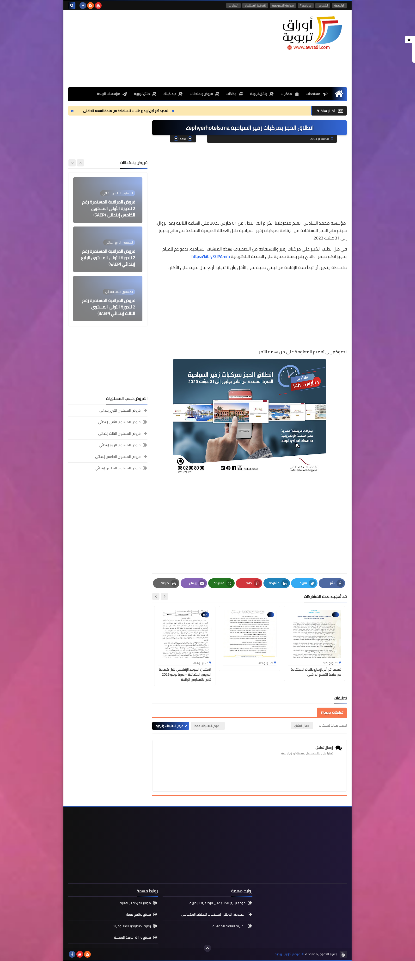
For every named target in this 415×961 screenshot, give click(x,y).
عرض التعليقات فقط (207, 725)
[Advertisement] (155, 48)
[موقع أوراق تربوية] (312, 32)
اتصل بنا (233, 5)
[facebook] (82, 5)
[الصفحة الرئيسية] (339, 93)
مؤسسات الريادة (108, 94)
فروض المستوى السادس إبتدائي (117, 468)
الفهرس (323, 5)
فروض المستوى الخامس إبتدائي (117, 456)
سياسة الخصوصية (283, 5)
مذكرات (287, 94)
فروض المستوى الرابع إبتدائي (119, 445)
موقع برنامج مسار (138, 914)
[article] (107, 200)
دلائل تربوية (142, 94)
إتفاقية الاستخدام (255, 5)
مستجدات (313, 94)
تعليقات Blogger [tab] (332, 712)
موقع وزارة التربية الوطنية (132, 937)
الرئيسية (339, 5)
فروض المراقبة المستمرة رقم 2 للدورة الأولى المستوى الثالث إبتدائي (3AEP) (108, 306)
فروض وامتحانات (201, 94)
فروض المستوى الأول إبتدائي (119, 411)
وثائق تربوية (258, 94)
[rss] (90, 5)
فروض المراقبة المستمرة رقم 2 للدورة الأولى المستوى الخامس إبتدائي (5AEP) (108, 208)
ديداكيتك (170, 94)
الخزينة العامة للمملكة (229, 926)
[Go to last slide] (164, 596)
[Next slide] (155, 596)
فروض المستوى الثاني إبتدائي (119, 422)
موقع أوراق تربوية (287, 954)
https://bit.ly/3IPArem (210, 256)
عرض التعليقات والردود (169, 725)
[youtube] (98, 5)
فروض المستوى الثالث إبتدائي (119, 433)
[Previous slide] (80, 162)
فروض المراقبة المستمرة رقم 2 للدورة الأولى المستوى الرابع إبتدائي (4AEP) (108, 257)
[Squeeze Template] (343, 954)
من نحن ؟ (305, 5)
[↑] (207, 948)
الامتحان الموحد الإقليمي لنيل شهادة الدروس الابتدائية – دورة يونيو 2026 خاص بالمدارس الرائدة (185, 674)
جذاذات (231, 94)
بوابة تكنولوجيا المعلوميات (132, 926)
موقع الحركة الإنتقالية (135, 903)
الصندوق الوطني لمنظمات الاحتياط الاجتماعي (213, 914)
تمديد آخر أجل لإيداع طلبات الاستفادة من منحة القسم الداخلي (169, 111)
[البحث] (71, 5)
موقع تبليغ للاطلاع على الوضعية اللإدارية (217, 903)
